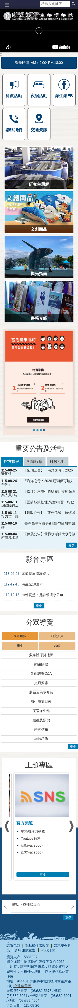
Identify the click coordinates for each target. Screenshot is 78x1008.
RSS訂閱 (48, 950)
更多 (71, 545)
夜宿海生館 (41, 711)
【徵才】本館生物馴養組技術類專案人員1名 (38, 493)
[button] (73, 4)
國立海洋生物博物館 (39, 23)
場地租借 (41, 739)
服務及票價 (41, 720)
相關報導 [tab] (34, 461)
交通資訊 (41, 683)
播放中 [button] (12, 335)
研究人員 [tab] (57, 636)
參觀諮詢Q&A (41, 673)
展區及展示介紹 (41, 692)
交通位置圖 (22, 986)
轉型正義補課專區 (26, 904)
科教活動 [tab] (57, 461)
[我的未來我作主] (37, 430)
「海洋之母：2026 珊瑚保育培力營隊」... (37, 482)
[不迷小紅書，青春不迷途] (41, 430)
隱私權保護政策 (37, 946)
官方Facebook (28, 852)
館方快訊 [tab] (12, 461)
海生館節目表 (41, 701)
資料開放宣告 (25, 950)
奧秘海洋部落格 (29, 831)
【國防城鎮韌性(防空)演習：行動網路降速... (37, 504)
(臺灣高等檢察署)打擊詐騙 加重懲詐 (38, 525)
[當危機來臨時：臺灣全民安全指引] (44, 430)
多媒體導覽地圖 (41, 655)
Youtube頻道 (27, 838)
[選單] (7, 5)
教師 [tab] (57, 645)
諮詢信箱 (41, 729)
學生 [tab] (20, 645)
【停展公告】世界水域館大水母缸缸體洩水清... (38, 535)
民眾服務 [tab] (20, 636)
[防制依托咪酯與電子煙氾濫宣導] (34, 430)
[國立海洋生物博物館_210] (39, 378)
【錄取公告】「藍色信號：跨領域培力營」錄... (38, 514)
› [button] (6, 826)
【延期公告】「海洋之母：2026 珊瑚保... (37, 472)
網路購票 (41, 664)
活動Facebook (28, 845)
